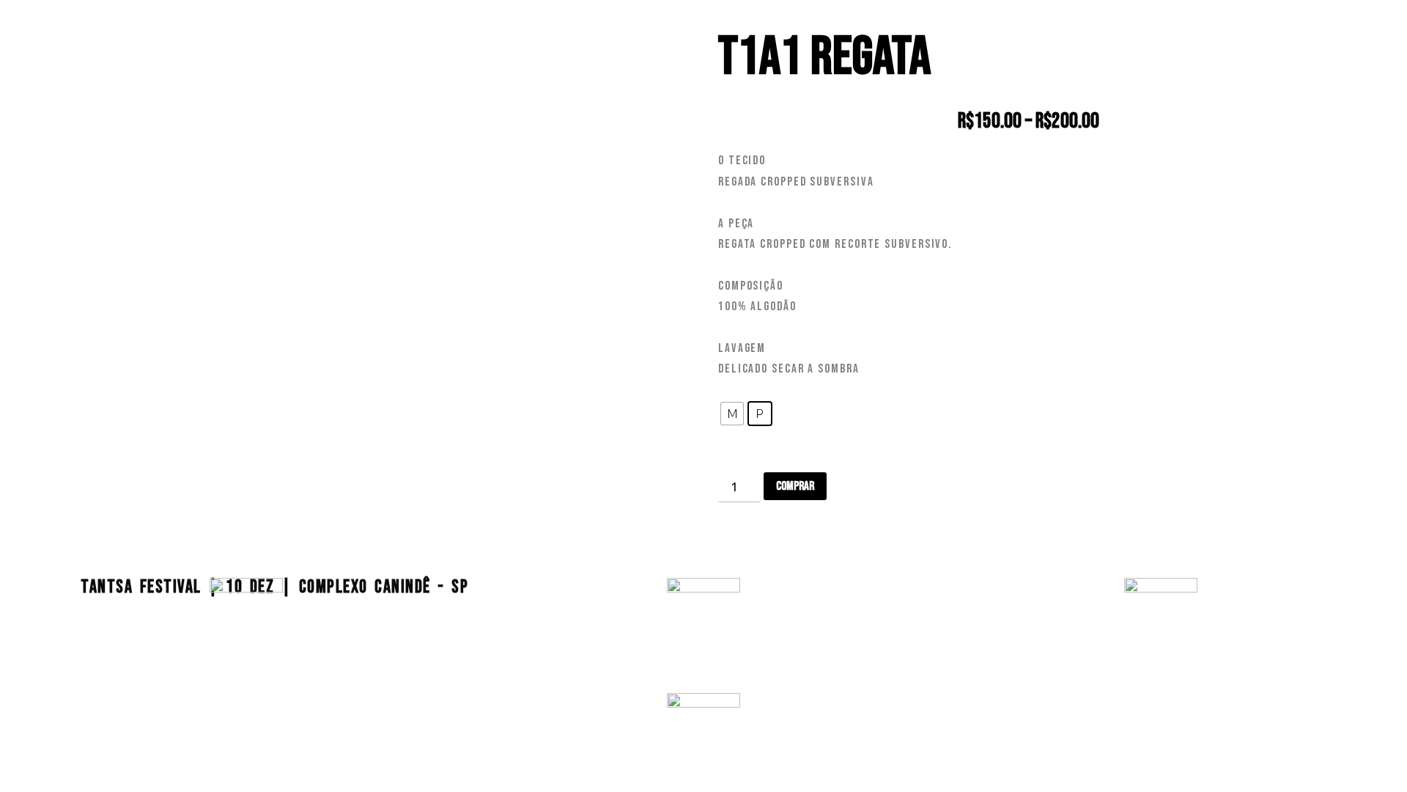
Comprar (795, 486)
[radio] (732, 414)
